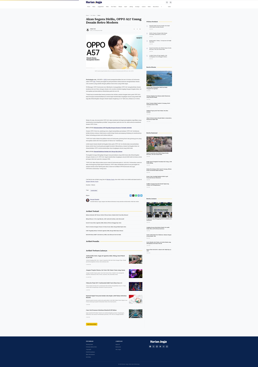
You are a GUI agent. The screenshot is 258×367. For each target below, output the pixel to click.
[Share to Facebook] (131, 196)
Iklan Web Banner (90, 354)
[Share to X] (133, 196)
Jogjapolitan (101, 6)
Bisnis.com (118, 346)
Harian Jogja (110, 179)
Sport (125, 6)
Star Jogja (118, 349)
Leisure (143, 6)
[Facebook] (150, 346)
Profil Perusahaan (90, 352)
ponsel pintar (94, 190)
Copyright (88, 349)
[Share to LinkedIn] (139, 196)
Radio (149, 6)
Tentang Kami (89, 344)
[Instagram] (157, 346)
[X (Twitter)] (153, 346)
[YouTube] (160, 346)
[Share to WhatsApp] (136, 196)
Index (169, 6)
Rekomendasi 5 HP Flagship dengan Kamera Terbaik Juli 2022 (113, 127)
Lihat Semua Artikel (91, 324)
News (94, 6)
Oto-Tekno (113, 6)
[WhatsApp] (167, 346)
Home (88, 6)
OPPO (105, 79)
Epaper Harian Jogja (92, 181)
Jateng (131, 6)
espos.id (118, 344)
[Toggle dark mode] (170, 2)
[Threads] (163, 346)
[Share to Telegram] (141, 196)
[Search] (167, 2)
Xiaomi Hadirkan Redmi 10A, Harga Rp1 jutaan (108, 151)
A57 (94, 81)
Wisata (120, 6)
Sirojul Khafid (94, 199)
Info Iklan (88, 357)
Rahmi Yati (93, 28)
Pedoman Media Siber (91, 346)
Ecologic (137, 6)
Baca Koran (156, 6)
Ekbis (107, 6)
